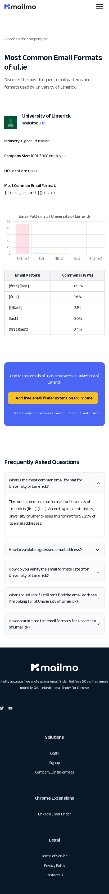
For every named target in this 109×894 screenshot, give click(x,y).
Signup (54, 762)
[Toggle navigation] (99, 6)
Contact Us (54, 875)
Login (54, 753)
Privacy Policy (54, 865)
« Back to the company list (26, 39)
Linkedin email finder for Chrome (64, 687)
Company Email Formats (54, 772)
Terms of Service (55, 856)
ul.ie (42, 123)
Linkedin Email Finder (54, 814)
